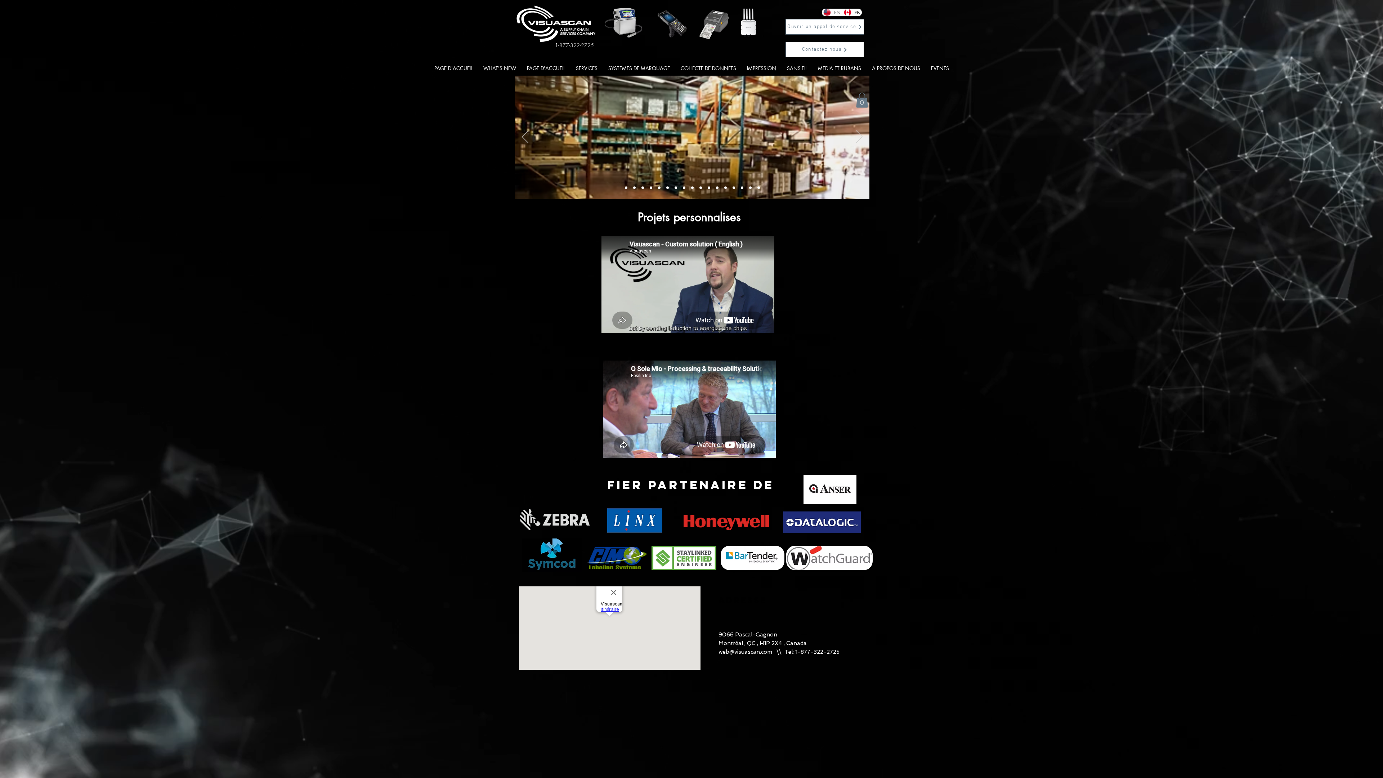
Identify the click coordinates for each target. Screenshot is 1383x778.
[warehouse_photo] (642, 188)
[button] (825, 27)
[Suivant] (859, 137)
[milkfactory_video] (659, 188)
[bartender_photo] (717, 188)
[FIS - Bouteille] (750, 188)
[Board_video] (634, 188)
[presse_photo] (709, 188)
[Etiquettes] (742, 188)
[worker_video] (676, 188)
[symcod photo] (734, 188)
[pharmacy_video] (700, 188)
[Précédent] (525, 137)
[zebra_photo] (725, 188)
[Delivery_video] (626, 188)
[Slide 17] (758, 188)
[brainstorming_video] (684, 188)
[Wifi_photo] (667, 188)
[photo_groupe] (651, 188)
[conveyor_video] (692, 188)
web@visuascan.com (745, 652)
